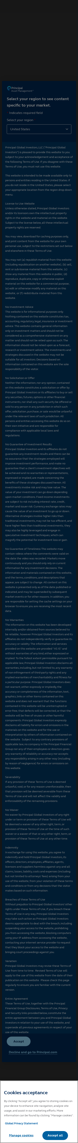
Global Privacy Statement (21, 1123)
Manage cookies (21, 1135)
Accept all (55, 1135)
